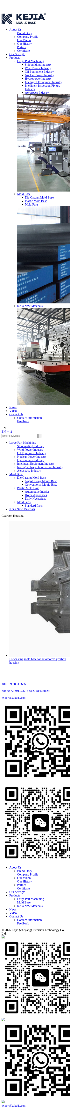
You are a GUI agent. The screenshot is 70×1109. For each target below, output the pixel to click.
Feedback (23, 421)
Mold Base (24, 194)
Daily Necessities (35, 498)
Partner (21, 47)
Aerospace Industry (37, 92)
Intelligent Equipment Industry (43, 82)
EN (4, 431)
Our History (24, 43)
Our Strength (17, 54)
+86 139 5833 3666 (14, 684)
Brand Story (24, 33)
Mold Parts (31, 204)
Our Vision (24, 40)
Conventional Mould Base (41, 484)
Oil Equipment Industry (39, 71)
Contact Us (16, 414)
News (13, 407)
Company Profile (27, 36)
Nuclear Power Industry (39, 75)
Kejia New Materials (30, 306)
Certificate (23, 50)
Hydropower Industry (38, 78)
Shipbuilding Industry (38, 64)
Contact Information (29, 417)
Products (14, 57)
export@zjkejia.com (14, 697)
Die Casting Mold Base (39, 197)
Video (13, 410)
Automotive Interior (37, 491)
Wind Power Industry (38, 68)
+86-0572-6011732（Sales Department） (27, 690)
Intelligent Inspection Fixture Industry (40, 467)
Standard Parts (34, 505)
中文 (10, 431)
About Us (15, 29)
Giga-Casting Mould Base (41, 481)
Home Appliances (36, 495)
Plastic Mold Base (36, 201)
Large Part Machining (30, 61)
